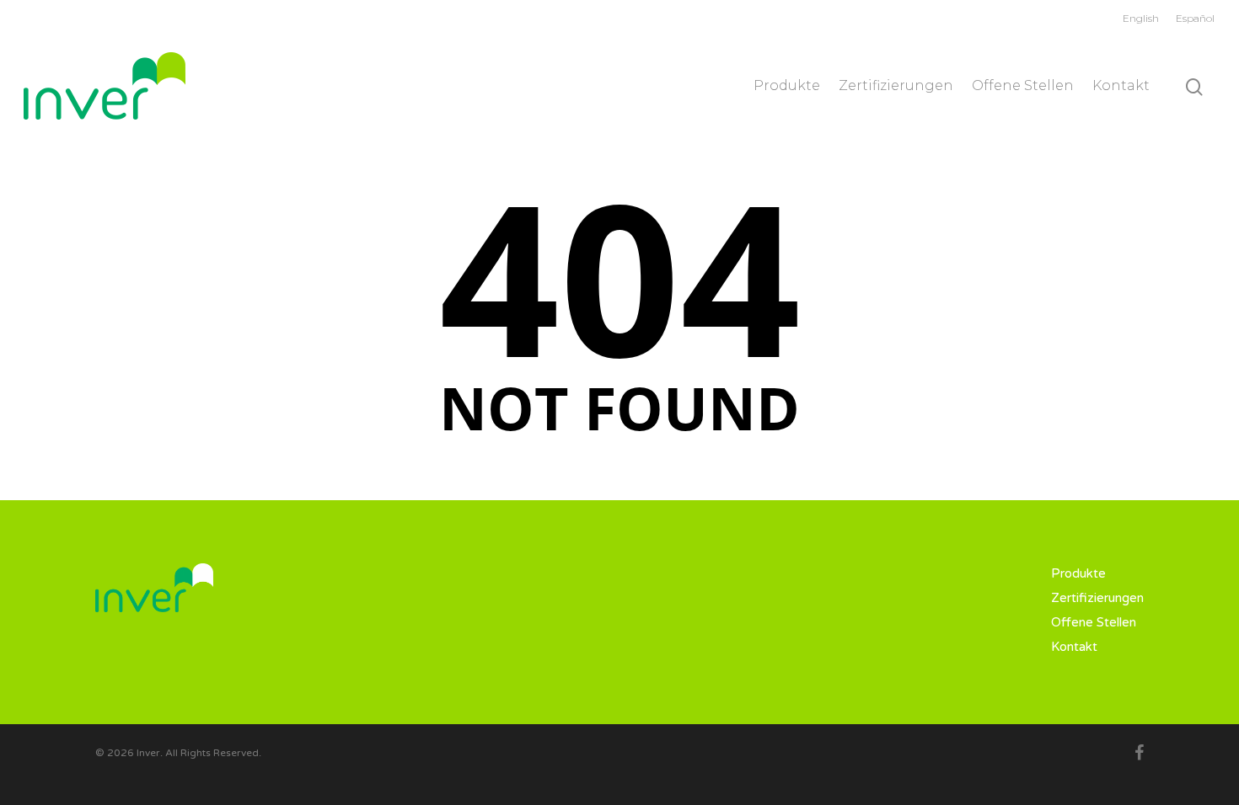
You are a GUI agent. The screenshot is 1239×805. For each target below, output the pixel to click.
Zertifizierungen (896, 85)
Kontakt (1121, 85)
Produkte (787, 85)
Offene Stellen (1023, 85)
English (1141, 18)
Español (1195, 18)
